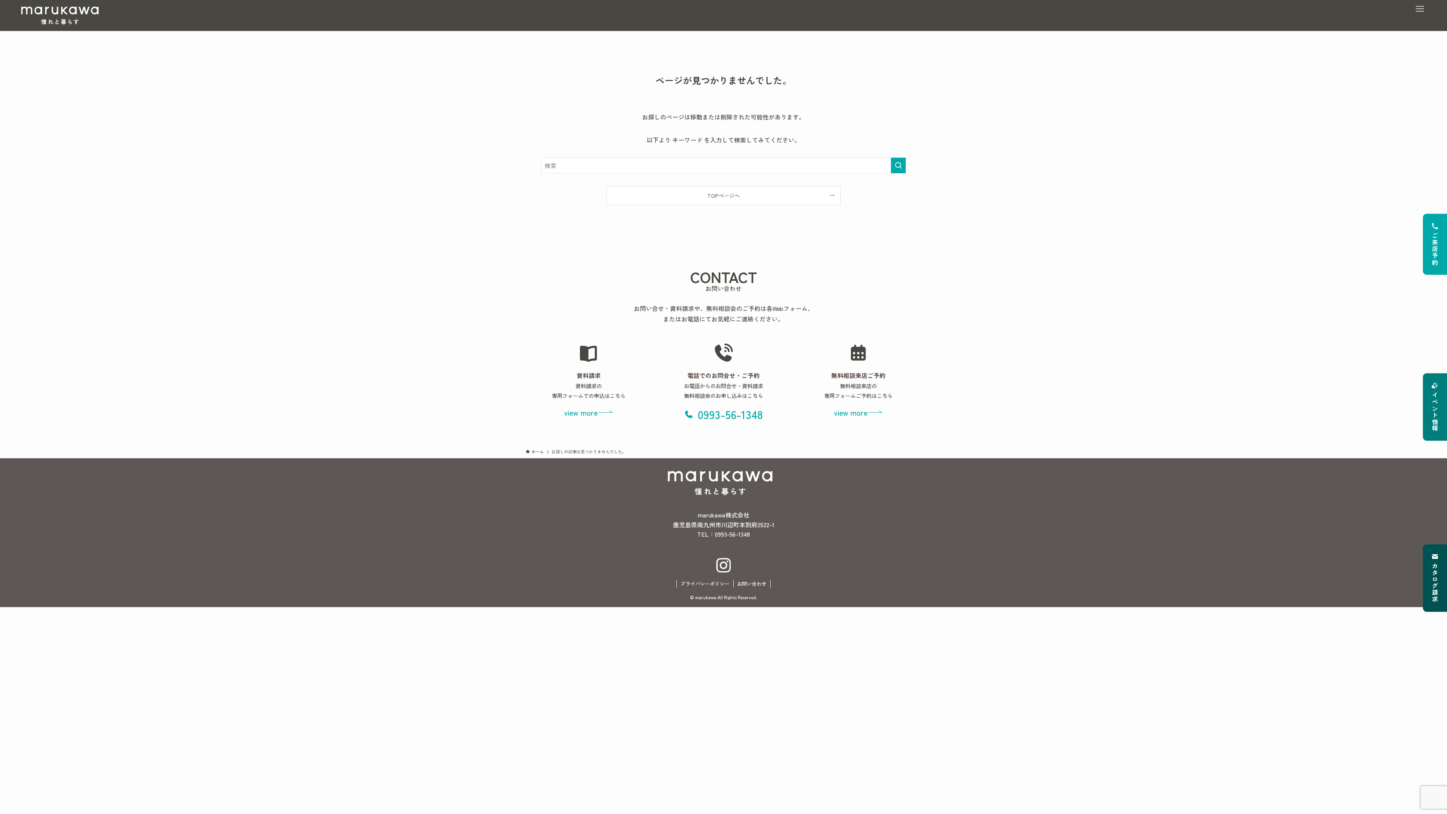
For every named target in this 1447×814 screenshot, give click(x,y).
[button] (723, 414)
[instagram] (723, 565)
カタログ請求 (1434, 583)
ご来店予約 (1434, 249)
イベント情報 (1434, 412)
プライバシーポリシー (705, 583)
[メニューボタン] (1420, 9)
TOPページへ (723, 195)
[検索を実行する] (898, 165)
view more (581, 412)
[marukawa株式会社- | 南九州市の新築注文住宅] (60, 15)
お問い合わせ (751, 583)
